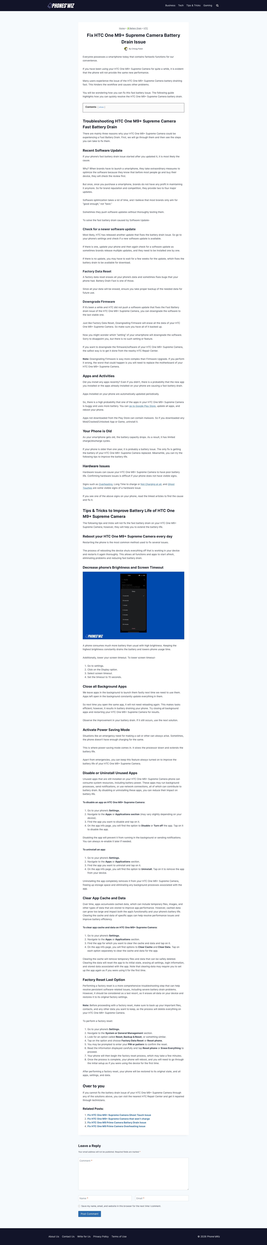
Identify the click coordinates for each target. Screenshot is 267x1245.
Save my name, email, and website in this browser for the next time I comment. (121, 1206)
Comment (86, 1160)
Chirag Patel (137, 49)
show (101, 107)
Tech (181, 5)
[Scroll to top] (260, 1230)
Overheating (106, 484)
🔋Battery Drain (134, 28)
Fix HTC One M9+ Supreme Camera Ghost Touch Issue (119, 1115)
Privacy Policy (101, 1236)
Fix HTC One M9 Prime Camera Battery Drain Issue (116, 1122)
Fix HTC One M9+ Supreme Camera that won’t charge (118, 1118)
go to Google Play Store (142, 406)
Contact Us (68, 1236)
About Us (54, 1236)
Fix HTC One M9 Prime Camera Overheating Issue (116, 1126)
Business (170, 5)
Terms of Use (119, 1236)
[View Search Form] (217, 5)
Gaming (207, 5)
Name (84, 1198)
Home (122, 28)
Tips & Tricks (193, 5)
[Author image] (126, 49)
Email (140, 1198)
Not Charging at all (151, 484)
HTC (146, 28)
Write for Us (84, 1236)
